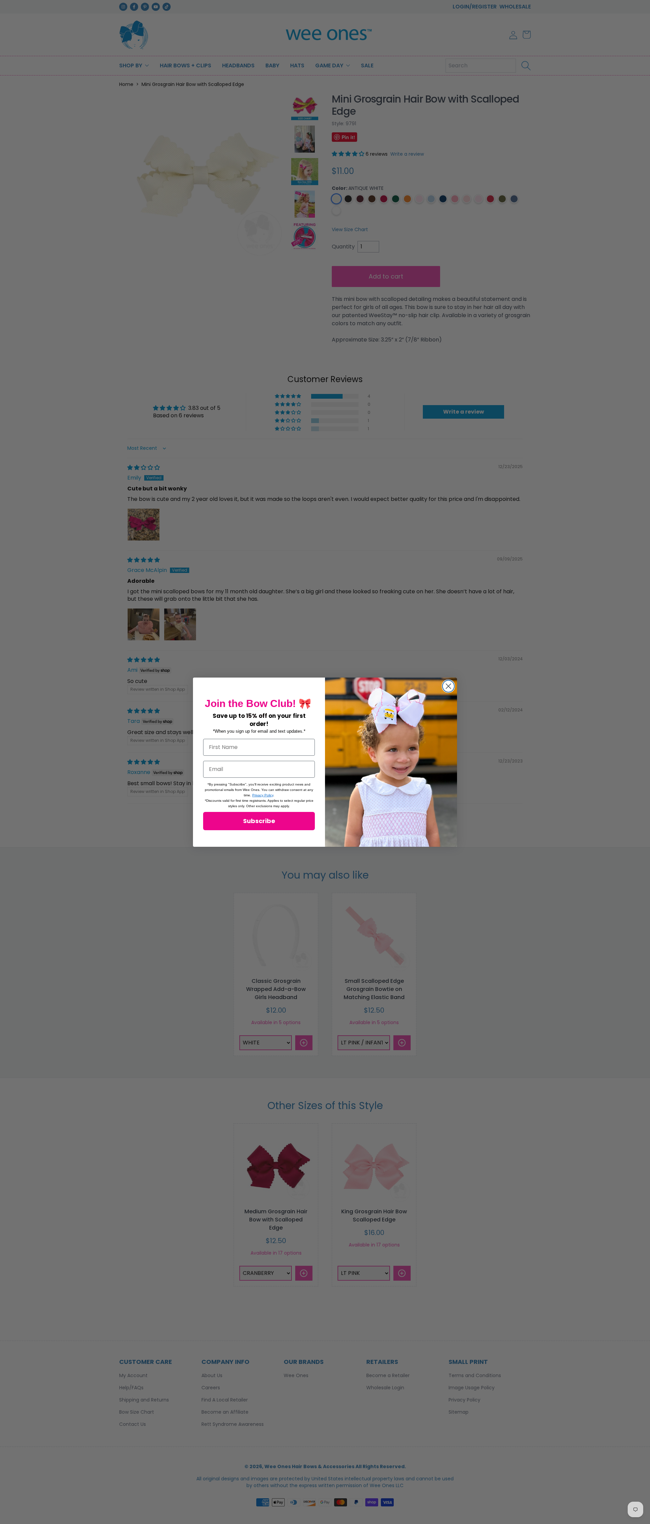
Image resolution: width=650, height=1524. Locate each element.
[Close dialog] (448, 686)
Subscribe (259, 821)
